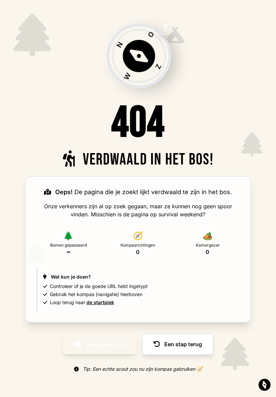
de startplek (100, 302)
